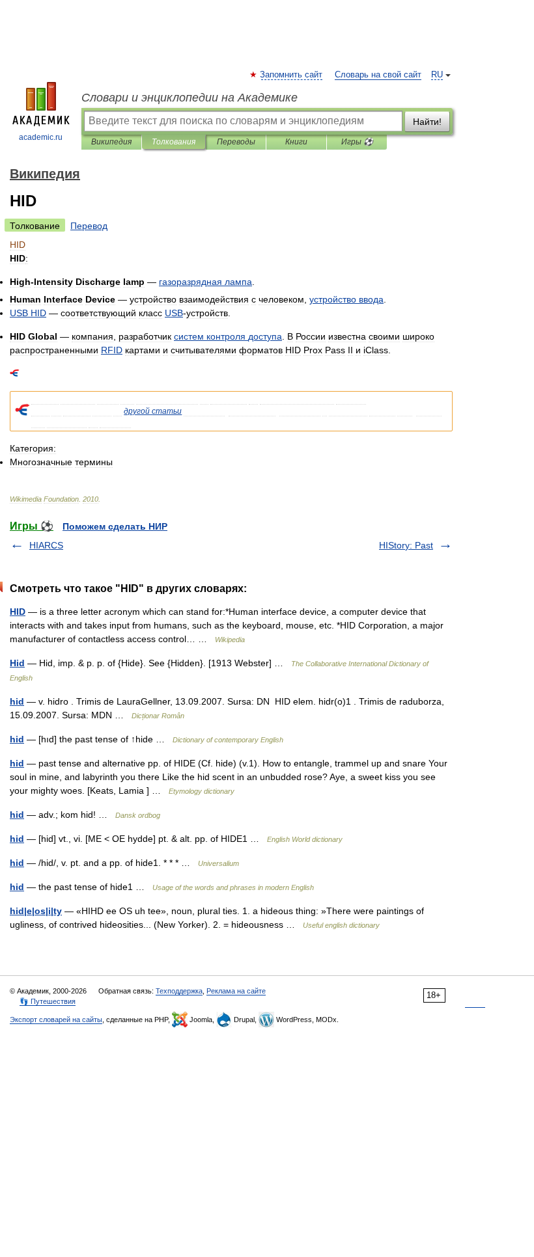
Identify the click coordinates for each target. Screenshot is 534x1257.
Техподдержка (179, 991)
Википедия (111, 141)
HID (17, 611)
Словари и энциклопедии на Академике (189, 97)
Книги (296, 141)
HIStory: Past (406, 545)
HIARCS (46, 545)
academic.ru (41, 137)
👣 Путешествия (48, 1001)
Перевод (88, 226)
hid (17, 701)
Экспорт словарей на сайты (56, 1019)
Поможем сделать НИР (115, 526)
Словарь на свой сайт (378, 74)
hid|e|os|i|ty (36, 911)
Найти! (427, 121)
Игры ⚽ (357, 141)
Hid (17, 663)
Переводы (236, 141)
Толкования (173, 141)
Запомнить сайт (291, 74)
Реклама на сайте (236, 991)
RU (437, 74)
